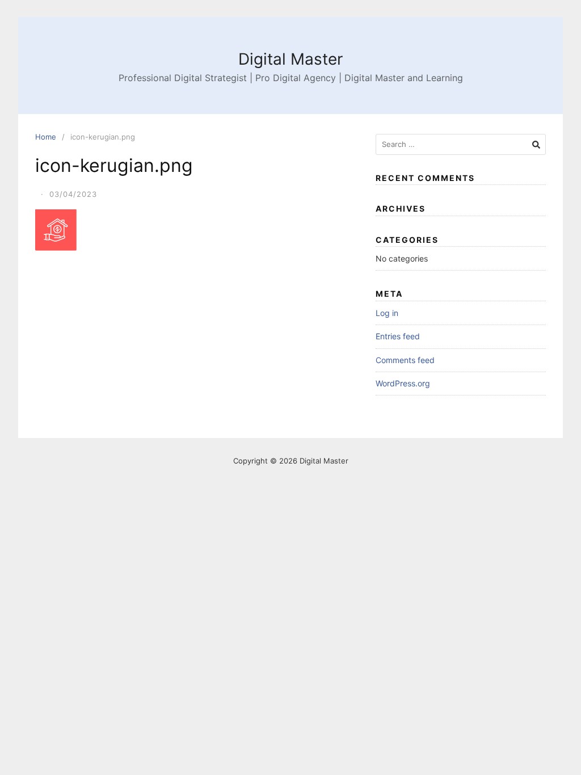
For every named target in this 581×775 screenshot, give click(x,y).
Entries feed (398, 336)
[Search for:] (461, 144)
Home (45, 136)
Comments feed (405, 360)
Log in (387, 313)
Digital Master (290, 59)
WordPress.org (403, 383)
